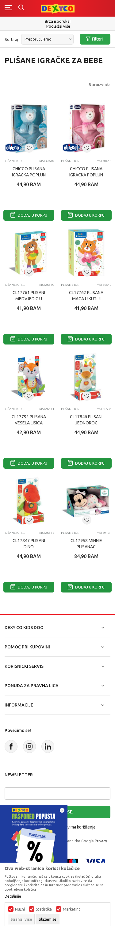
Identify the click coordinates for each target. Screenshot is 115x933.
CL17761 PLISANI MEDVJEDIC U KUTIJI (29, 298)
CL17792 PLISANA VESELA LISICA (29, 419)
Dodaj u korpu (32, 215)
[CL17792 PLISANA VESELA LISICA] (28, 376)
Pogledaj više (58, 26)
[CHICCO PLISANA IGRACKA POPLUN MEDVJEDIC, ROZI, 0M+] (86, 128)
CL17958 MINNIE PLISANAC (86, 543)
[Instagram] (29, 746)
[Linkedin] (48, 746)
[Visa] (95, 861)
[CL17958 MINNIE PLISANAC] (86, 500)
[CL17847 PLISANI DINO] (28, 500)
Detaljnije (13, 896)
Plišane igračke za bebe (14, 161)
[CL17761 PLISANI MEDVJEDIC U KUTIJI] (28, 252)
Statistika (44, 909)
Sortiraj (11, 39)
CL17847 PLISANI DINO (29, 543)
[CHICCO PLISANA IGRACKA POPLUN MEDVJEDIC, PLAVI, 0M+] (28, 128)
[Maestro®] (72, 861)
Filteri (97, 39)
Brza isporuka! (58, 21)
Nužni (20, 909)
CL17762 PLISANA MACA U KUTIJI (86, 295)
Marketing (72, 909)
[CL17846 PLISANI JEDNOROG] (86, 376)
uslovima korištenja (77, 827)
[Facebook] (11, 746)
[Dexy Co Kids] (58, 8)
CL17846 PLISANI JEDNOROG (86, 419)
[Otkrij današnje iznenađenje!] (33, 838)
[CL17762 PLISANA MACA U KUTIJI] (86, 252)
